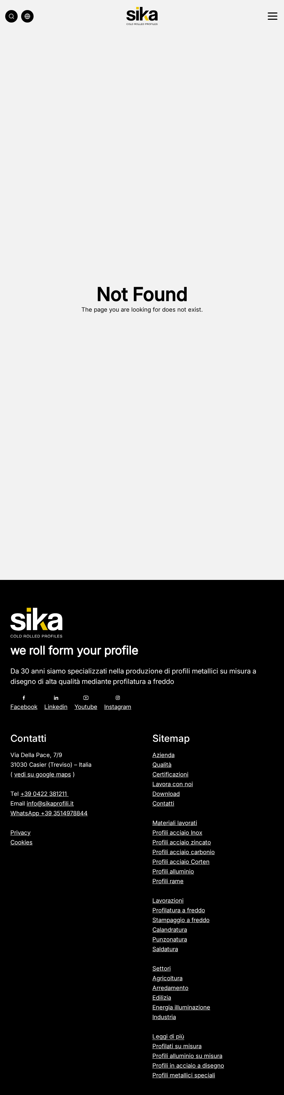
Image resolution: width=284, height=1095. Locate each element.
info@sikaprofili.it (50, 803)
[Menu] (271, 16)
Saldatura (165, 949)
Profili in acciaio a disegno (188, 1065)
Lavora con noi (172, 784)
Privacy (20, 832)
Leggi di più (168, 1036)
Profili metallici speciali (183, 1075)
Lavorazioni (168, 900)
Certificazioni (170, 774)
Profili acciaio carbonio (183, 852)
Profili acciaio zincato (181, 842)
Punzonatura (169, 939)
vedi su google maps (42, 774)
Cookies (21, 842)
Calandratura (169, 929)
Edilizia (161, 997)
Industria (164, 1017)
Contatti (163, 803)
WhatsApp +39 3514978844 (49, 813)
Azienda (163, 754)
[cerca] (11, 16)
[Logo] (142, 16)
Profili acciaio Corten (181, 861)
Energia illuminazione (181, 1007)
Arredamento (170, 987)
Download (166, 793)
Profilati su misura (177, 1046)
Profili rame (168, 881)
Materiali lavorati (174, 822)
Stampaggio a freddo (181, 919)
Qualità (161, 764)
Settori (161, 968)
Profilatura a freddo (178, 910)
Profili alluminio (173, 871)
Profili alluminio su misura (187, 1055)
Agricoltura (167, 978)
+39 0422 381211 (44, 793)
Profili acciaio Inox (177, 832)
